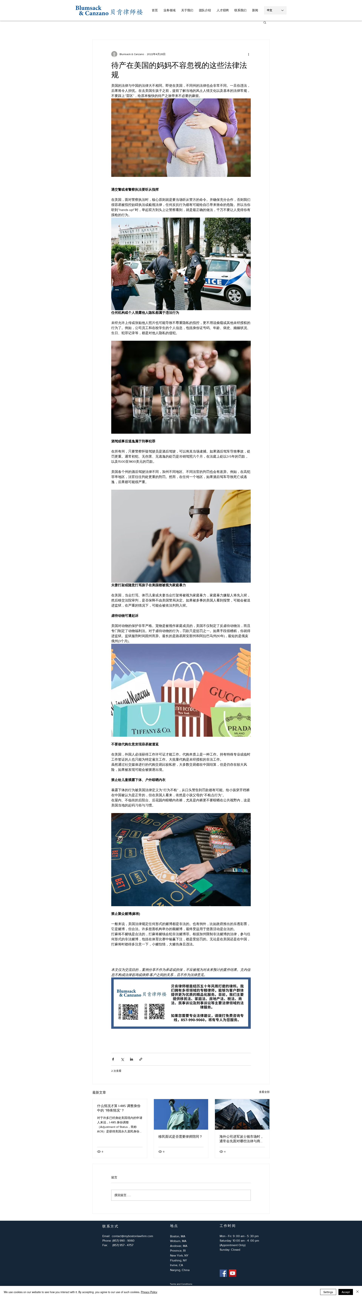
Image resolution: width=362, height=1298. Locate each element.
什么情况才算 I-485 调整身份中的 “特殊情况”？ (118, 1108)
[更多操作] (248, 54)
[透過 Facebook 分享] (113, 1059)
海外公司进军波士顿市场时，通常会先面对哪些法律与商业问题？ (241, 1139)
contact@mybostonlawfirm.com (132, 1236)
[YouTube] (232, 1273)
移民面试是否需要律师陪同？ (180, 1136)
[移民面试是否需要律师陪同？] (181, 1114)
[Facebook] (223, 1273)
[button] (169, 10)
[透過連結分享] (141, 1059)
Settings (328, 1292)
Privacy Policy (149, 1292)
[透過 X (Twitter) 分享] (122, 1059)
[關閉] (357, 1292)
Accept (346, 1292)
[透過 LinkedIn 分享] (131, 1059)
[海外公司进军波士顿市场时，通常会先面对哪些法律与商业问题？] (242, 1114)
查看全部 (264, 1091)
